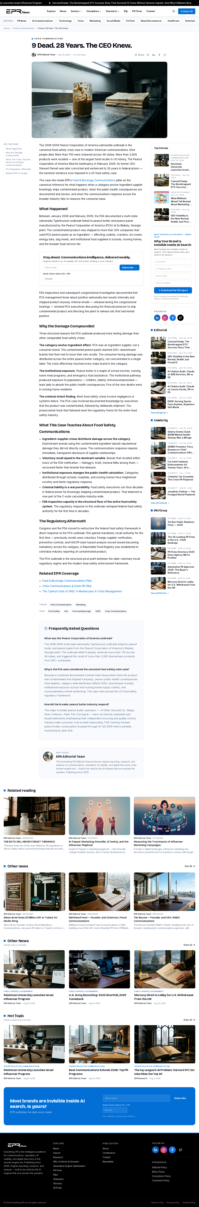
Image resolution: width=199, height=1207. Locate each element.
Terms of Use (157, 1202)
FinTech (130, 21)
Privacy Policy (173, 1202)
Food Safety (54, 611)
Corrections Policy (161, 1176)
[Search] (173, 11)
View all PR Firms (159, 593)
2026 (97, 611)
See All (188, 866)
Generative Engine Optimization (69, 1166)
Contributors (109, 1153)
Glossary (57, 1183)
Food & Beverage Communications (94, 180)
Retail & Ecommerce (151, 21)
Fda (66, 611)
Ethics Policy (158, 1171)
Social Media (113, 21)
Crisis (81, 21)
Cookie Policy (189, 1202)
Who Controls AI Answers (66, 1161)
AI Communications (42, 21)
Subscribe (129, 267)
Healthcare (173, 21)
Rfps (55, 1174)
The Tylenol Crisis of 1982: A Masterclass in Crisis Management (82, 591)
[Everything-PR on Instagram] (165, 318)
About (106, 1148)
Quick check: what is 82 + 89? (57, 274)
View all (187, 945)
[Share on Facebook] (159, 54)
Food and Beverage (81, 611)
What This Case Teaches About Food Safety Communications (18, 162)
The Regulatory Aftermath (18, 169)
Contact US (187, 11)
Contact (150, 11)
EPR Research (140, 1078)
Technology (65, 21)
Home (6, 28)
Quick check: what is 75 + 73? (116, 1105)
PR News (21, 21)
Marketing (95, 21)
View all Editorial (158, 413)
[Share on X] (148, 54)
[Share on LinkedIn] (153, 54)
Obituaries (58, 1179)
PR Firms (137, 11)
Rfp (126, 11)
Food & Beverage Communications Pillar (67, 580)
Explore (51, 11)
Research (111, 11)
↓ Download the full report (173, 290)
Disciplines (93, 11)
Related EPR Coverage (17, 173)
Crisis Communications (23, 28)
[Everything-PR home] (25, 1145)
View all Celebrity (159, 503)
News (63, 11)
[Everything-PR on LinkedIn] (157, 318)
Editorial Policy (159, 1167)
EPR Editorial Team (12, 1003)
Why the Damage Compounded (14, 154)
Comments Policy (161, 1180)
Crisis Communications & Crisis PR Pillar (67, 586)
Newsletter (108, 1161)
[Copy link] (164, 54)
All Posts (57, 1187)
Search (56, 1153)
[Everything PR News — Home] (17, 11)
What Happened (14, 148)
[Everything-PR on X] (180, 318)
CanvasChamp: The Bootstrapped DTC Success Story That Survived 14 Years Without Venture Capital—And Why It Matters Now (116, 3)
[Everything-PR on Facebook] (173, 318)
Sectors (75, 11)
